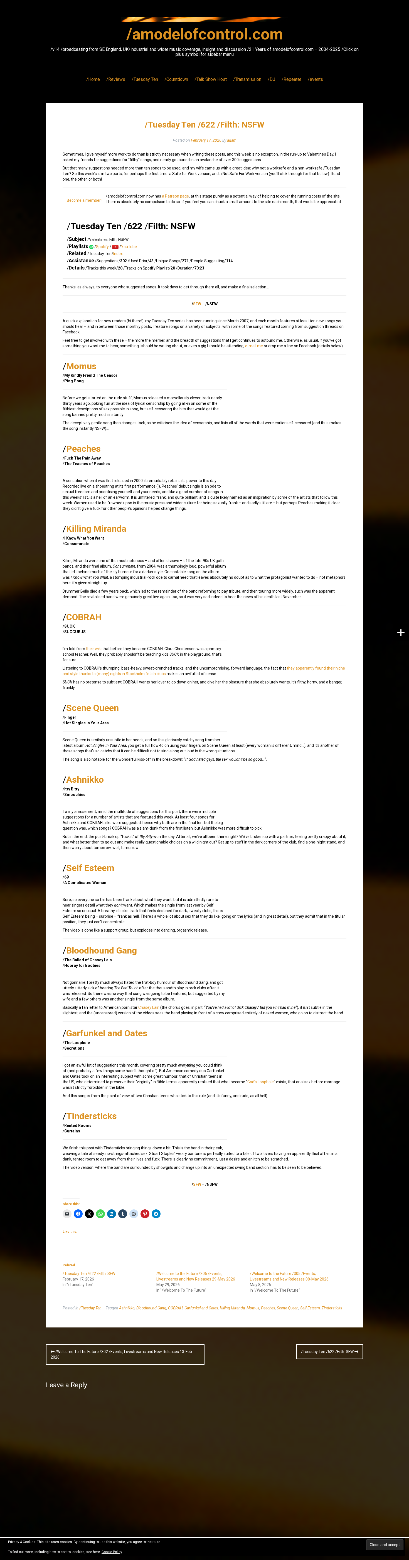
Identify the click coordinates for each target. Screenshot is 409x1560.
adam (231, 140)
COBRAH (84, 617)
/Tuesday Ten (145, 79)
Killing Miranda (96, 528)
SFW (197, 304)
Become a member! (84, 200)
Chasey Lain (148, 1007)
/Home (93, 79)
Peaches (83, 448)
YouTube (129, 246)
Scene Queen (92, 708)
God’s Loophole (260, 1082)
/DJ (271, 79)
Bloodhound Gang (101, 950)
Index (118, 253)
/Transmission (247, 79)
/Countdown (176, 79)
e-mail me (254, 346)
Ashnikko (85, 779)
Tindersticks (91, 1116)
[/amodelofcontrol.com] (204, 21)
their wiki (94, 649)
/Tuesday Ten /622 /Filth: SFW (89, 1273)
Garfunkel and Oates (106, 1033)
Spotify (102, 246)
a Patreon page (175, 196)
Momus (81, 366)
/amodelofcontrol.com (204, 34)
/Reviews (115, 79)
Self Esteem (90, 868)
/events (315, 79)
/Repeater (291, 79)
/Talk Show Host (210, 79)
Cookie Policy (112, 1552)
